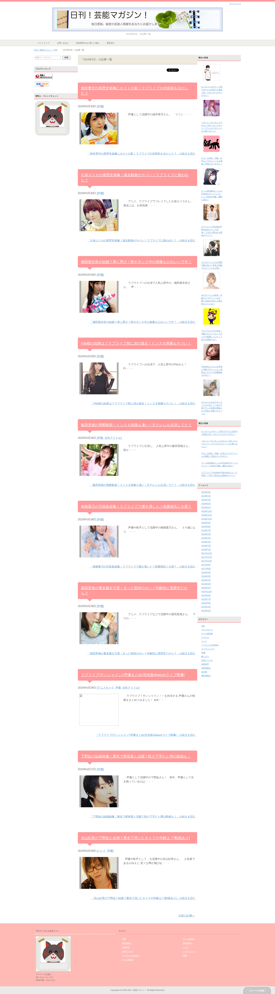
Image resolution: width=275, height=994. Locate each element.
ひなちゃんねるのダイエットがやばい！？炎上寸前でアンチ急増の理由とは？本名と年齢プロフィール (211, 408)
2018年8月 (206, 526)
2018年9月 (206, 523)
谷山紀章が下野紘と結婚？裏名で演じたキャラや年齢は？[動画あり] (135, 838)
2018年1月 (206, 549)
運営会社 (110, 43)
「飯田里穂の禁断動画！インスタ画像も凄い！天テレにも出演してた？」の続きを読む (143, 485)
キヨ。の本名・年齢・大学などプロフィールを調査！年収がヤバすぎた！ (211, 161)
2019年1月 (206, 507)
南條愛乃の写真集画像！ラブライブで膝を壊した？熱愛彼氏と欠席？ (136, 506)
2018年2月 (206, 546)
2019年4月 (206, 496)
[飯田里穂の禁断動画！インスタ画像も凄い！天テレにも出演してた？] (99, 477)
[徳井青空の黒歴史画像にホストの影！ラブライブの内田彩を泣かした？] (99, 146)
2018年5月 (206, 538)
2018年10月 (206, 519)
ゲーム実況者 (207, 634)
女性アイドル (113, 437)
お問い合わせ (62, 43)
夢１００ (205, 656)
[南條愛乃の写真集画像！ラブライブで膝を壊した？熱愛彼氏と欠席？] (99, 559)
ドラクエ (205, 637)
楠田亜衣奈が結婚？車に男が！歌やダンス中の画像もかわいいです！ (136, 262)
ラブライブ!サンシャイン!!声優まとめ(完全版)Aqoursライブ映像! (133, 675)
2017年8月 (206, 568)
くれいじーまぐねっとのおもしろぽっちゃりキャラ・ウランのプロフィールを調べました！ (219, 444)
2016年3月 (206, 584)
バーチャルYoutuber (210, 645)
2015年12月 (206, 591)
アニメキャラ (106, 687)
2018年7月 (206, 530)
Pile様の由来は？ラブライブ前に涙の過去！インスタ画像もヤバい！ (136, 343)
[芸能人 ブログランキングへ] (44, 80)
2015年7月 (206, 599)
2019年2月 (206, 503)
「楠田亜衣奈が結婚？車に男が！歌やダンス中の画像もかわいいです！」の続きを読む (143, 322)
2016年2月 (206, 588)
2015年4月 (206, 607)
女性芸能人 (206, 668)
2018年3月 (206, 542)
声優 (100, 106)
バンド (102, 850)
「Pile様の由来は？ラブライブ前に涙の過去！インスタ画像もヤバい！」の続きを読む (143, 403)
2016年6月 (206, 572)
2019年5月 (206, 492)
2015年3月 (206, 611)
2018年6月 (206, 534)
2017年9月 (206, 565)
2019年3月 (206, 500)
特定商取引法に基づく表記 (87, 43)
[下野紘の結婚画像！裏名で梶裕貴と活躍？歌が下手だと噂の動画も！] (99, 809)
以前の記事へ (187, 915)
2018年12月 (206, 511)
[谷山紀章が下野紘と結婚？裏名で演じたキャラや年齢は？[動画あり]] (99, 890)
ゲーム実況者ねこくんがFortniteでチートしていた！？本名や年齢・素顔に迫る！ (219, 464)
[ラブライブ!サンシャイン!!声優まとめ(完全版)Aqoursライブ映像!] (99, 727)
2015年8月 (206, 595)
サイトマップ (43, 43)
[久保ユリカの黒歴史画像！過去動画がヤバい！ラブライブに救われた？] (99, 233)
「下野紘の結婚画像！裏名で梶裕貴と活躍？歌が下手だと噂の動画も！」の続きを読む (143, 816)
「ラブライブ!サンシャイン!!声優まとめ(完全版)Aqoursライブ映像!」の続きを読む (145, 735)
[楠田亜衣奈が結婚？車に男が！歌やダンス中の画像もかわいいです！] (99, 314)
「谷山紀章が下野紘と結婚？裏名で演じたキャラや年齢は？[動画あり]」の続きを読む (143, 898)
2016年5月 (206, 576)
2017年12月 (206, 553)
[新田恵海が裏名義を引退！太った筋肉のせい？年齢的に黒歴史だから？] (99, 646)
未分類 (204, 672)
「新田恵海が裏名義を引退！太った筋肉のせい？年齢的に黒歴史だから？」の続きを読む (141, 653)
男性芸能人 (206, 676)
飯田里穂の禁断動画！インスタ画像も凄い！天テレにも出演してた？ (136, 425)
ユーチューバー (208, 649)
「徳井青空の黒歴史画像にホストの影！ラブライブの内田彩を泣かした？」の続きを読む (141, 153)
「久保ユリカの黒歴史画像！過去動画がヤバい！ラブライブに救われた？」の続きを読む (141, 240)
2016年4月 (206, 580)
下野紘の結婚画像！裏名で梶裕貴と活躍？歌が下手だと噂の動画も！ (136, 756)
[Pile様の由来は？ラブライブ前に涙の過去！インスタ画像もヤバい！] (99, 396)
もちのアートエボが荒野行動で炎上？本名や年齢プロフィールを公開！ (211, 265)
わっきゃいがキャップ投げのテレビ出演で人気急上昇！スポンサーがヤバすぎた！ (219, 432)
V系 (202, 626)
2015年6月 (206, 603)
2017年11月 (206, 557)
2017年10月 (206, 561)
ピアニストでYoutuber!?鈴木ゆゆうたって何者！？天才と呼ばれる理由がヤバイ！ (219, 474)
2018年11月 (206, 515)
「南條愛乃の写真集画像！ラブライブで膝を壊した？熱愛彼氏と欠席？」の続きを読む (143, 566)
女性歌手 (205, 664)
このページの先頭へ (257, 991)
